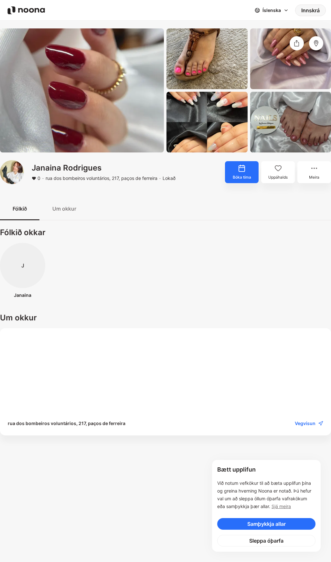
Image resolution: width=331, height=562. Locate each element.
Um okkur (64, 208)
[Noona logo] (26, 10)
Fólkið (20, 208)
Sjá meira (281, 506)
